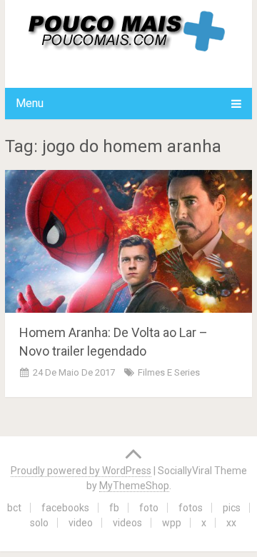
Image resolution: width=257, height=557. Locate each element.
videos (127, 522)
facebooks (65, 507)
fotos (190, 507)
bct (14, 507)
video (81, 522)
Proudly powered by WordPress (81, 470)
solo (39, 522)
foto (148, 507)
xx (231, 522)
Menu (30, 103)
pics (232, 507)
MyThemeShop (134, 485)
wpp (171, 522)
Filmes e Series (169, 372)
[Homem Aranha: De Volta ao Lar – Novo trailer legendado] (128, 241)
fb (114, 507)
